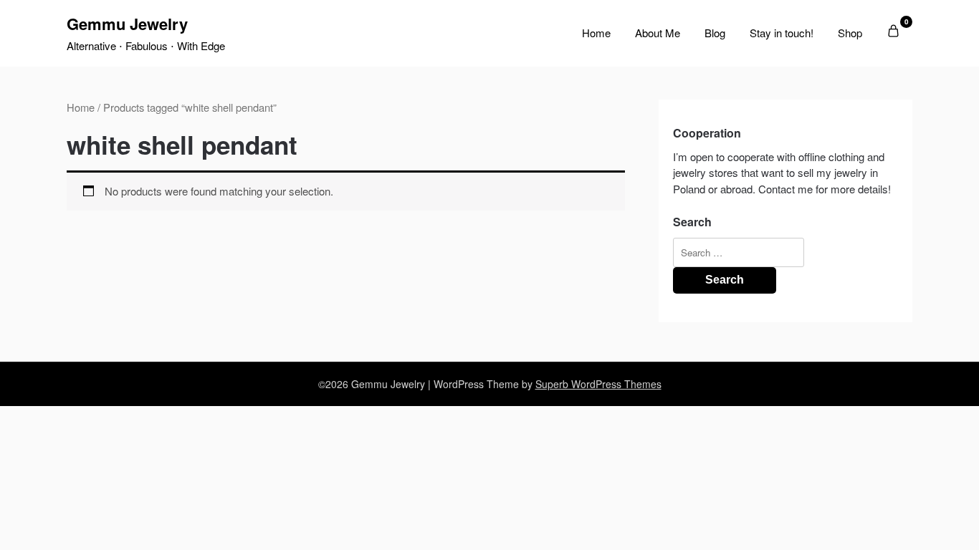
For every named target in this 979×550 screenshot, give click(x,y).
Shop (850, 32)
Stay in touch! (781, 32)
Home (596, 32)
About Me (657, 32)
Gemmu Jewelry (127, 23)
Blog (715, 32)
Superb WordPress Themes (598, 384)
